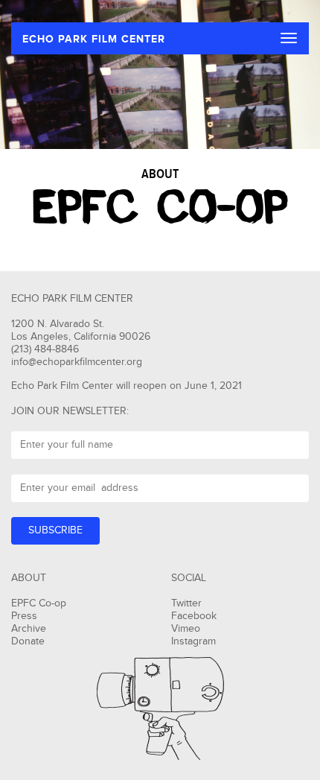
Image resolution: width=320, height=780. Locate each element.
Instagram (193, 641)
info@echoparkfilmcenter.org (76, 362)
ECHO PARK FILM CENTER (93, 39)
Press (24, 616)
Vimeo (185, 629)
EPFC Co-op (38, 603)
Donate (28, 641)
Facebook (194, 616)
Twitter (186, 603)
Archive (28, 629)
